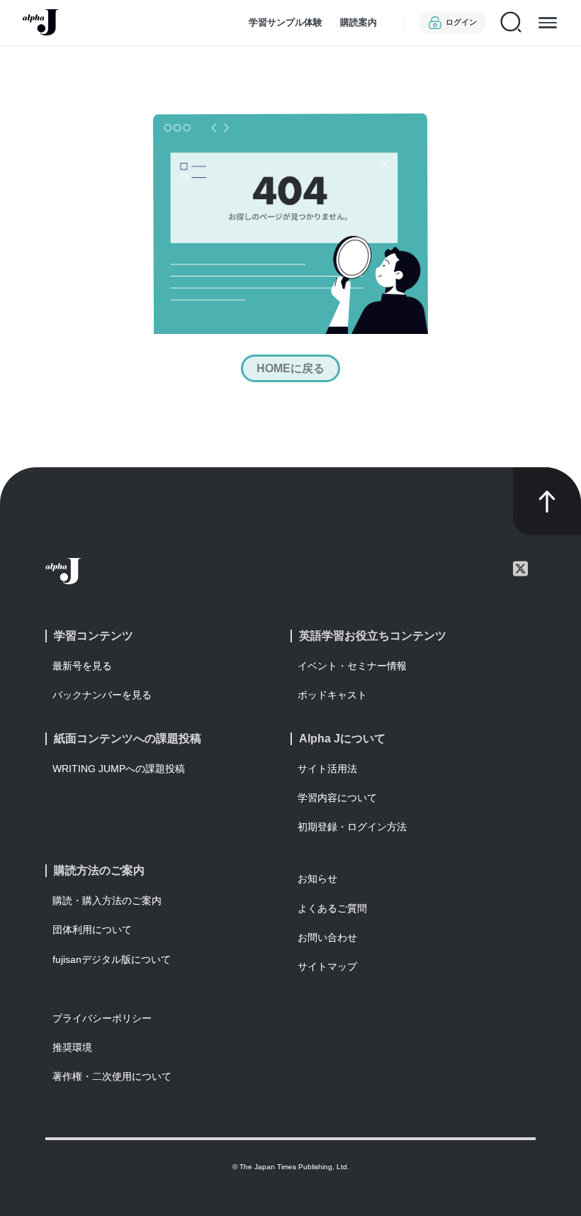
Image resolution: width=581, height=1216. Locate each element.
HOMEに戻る (290, 368)
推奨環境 (72, 1047)
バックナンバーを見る (102, 695)
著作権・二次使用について (111, 1076)
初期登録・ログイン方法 (352, 826)
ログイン (461, 22)
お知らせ (317, 878)
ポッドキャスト (332, 695)
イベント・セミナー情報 (352, 665)
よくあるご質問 (332, 908)
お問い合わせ (327, 937)
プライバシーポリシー (102, 1018)
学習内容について (337, 797)
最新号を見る (82, 665)
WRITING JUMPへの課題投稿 (118, 768)
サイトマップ (327, 966)
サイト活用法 (327, 768)
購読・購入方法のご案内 (107, 900)
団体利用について (92, 929)
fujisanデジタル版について (111, 959)
